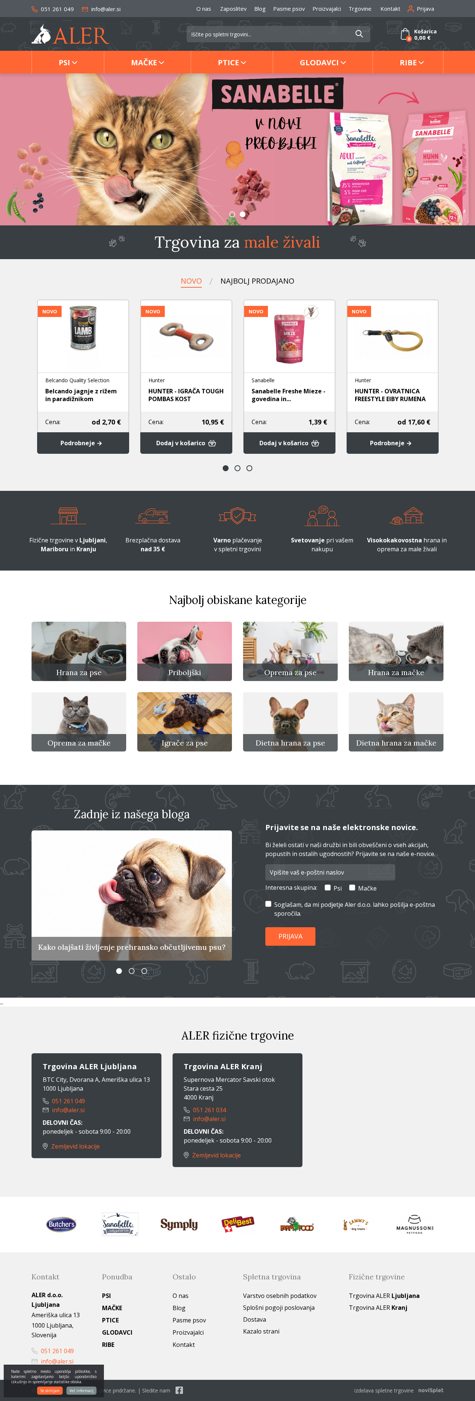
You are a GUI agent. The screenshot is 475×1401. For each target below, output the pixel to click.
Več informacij (81, 1390)
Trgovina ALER (384, 1296)
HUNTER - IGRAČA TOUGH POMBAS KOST (186, 395)
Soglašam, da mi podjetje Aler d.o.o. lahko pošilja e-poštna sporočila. (354, 909)
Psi (64, 62)
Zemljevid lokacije (75, 1146)
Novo (191, 281)
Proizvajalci (326, 8)
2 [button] (243, 214)
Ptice (228, 62)
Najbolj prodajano (257, 281)
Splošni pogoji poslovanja (279, 1307)
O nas (203, 8)
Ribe (408, 62)
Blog (260, 8)
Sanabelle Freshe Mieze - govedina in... (288, 395)
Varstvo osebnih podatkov (280, 1296)
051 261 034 (208, 1110)
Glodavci (319, 62)
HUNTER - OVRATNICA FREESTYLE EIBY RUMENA (390, 395)
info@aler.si (105, 9)
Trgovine (359, 8)
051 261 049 (56, 9)
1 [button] (232, 214)
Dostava (254, 1319)
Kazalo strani (261, 1331)
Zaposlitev (233, 8)
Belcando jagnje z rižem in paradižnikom (81, 395)
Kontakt (390, 8)
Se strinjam (50, 1390)
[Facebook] (179, 1390)
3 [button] (249, 468)
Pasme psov (289, 8)
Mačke (144, 62)
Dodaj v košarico (181, 443)
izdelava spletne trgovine (384, 1390)
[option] (237, 149)
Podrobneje (78, 443)
